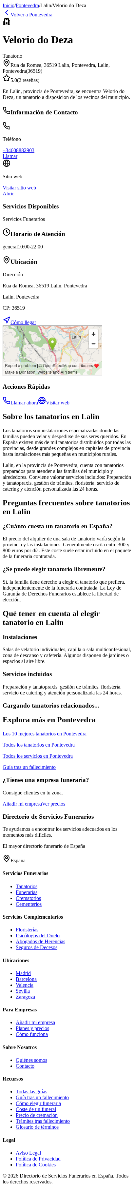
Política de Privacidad (38, 1158)
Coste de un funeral (36, 1109)
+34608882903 (18, 150)
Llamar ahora (24, 402)
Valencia (24, 985)
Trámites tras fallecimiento (43, 1121)
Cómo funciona (32, 1034)
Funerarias (26, 892)
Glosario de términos (37, 1127)
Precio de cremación (37, 1115)
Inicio (8, 5)
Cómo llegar (23, 322)
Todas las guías (31, 1091)
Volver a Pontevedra (31, 14)
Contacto (25, 1066)
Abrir (8, 193)
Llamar (10, 156)
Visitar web (57, 402)
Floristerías (27, 929)
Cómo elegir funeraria (38, 1103)
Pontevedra (27, 5)
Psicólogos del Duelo (38, 935)
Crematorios (28, 898)
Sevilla (23, 991)
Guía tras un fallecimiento (42, 1097)
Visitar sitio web (19, 187)
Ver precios (53, 804)
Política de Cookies (36, 1164)
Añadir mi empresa (22, 804)
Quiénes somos (31, 1060)
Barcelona (26, 979)
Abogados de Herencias (40, 941)
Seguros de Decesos (36, 947)
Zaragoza (25, 997)
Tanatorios (26, 886)
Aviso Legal (28, 1153)
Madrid (23, 973)
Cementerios (29, 904)
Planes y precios (32, 1028)
